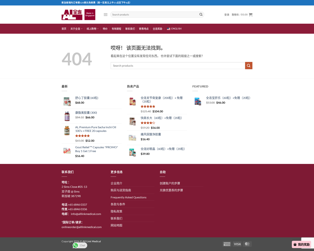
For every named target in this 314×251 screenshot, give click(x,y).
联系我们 (130, 28)
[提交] (201, 14)
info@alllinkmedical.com (86, 213)
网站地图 (116, 225)
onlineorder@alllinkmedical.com (82, 227)
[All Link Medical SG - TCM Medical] (80, 14)
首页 (64, 28)
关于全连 (75, 28)
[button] (105, 14)
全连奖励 (157, 28)
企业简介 (116, 183)
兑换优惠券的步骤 (171, 190)
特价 (105, 28)
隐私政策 (116, 211)
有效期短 (116, 28)
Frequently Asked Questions (128, 197)
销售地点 (144, 28)
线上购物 (91, 28)
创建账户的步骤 (170, 183)
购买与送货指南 (121, 190)
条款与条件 (118, 204)
